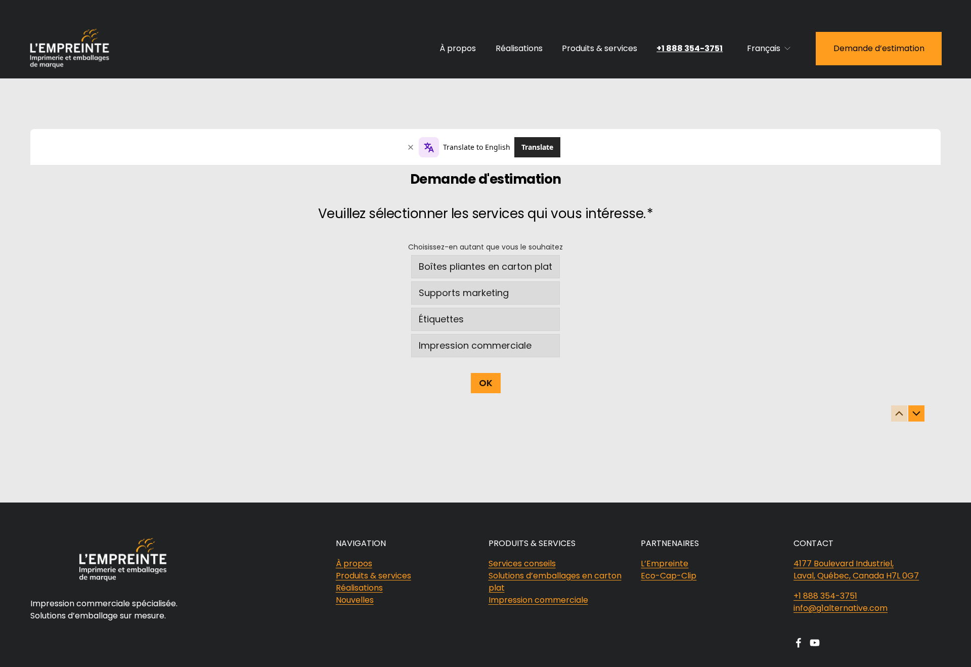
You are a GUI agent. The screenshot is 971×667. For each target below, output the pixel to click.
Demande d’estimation (878, 48)
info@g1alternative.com (840, 608)
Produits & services (599, 48)
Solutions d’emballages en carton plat (555, 582)
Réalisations (519, 48)
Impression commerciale (538, 600)
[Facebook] (798, 643)
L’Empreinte (664, 563)
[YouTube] (815, 643)
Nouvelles (355, 600)
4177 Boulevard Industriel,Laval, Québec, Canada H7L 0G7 (856, 569)
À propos (457, 48)
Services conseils (522, 563)
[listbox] (769, 48)
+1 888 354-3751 (689, 48)
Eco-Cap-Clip (668, 575)
